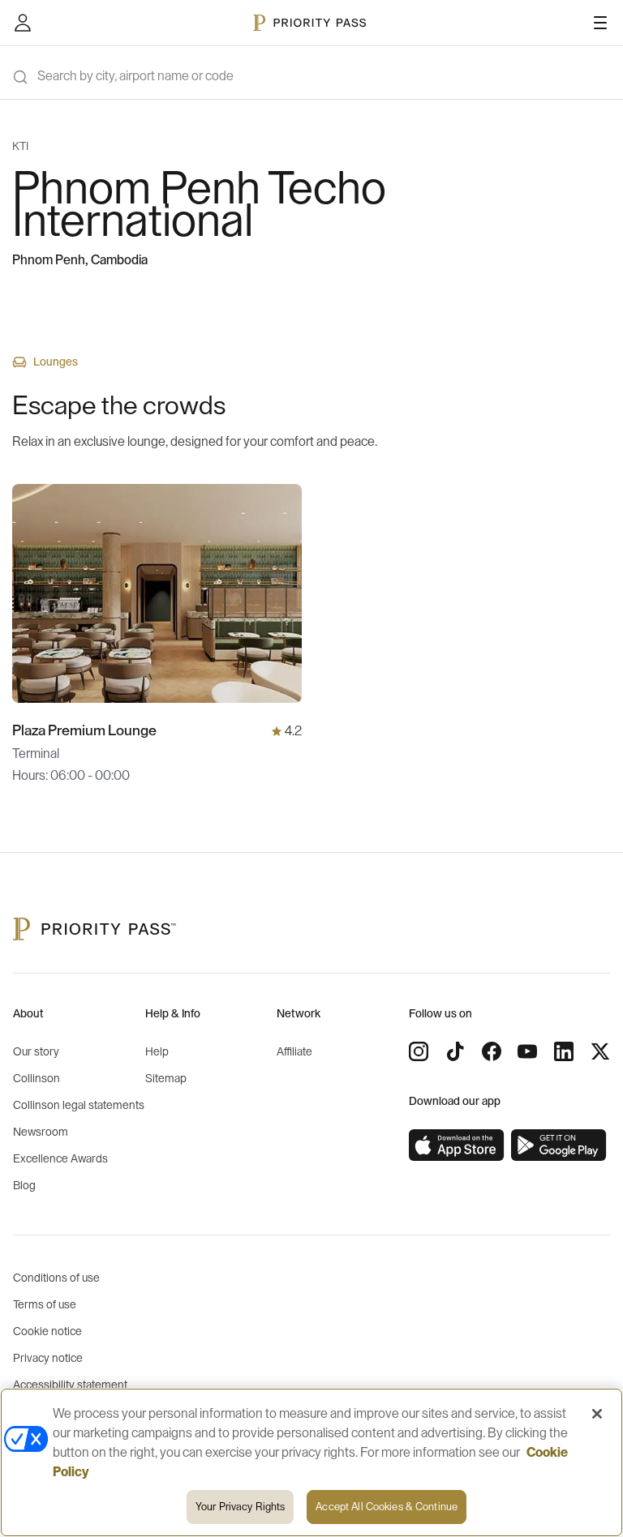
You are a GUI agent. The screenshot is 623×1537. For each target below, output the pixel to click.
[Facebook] (491, 1051)
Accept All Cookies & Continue (387, 1506)
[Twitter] (600, 1051)
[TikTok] (455, 1051)
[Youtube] (527, 1051)
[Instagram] (418, 1051)
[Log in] (22, 22)
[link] (457, 1145)
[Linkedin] (564, 1051)
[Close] (597, 1414)
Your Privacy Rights (240, 1506)
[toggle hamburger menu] (600, 22)
